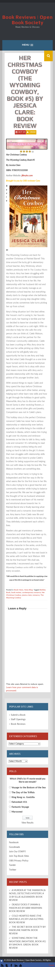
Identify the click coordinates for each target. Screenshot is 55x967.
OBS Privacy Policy (18, 861)
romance (36, 595)
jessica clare (27, 595)
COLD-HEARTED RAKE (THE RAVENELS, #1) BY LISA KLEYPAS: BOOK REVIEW (26, 919)
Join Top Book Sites (19, 856)
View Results (27, 823)
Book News (18, 590)
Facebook (14, 842)
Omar (33, 132)
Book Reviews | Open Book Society (27, 19)
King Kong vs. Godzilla (23, 797)
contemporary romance (31, 592)
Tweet (51, 965)
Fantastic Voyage (20, 807)
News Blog (28, 590)
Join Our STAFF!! (17, 851)
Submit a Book (18, 715)
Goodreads (14, 847)
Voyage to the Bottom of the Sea (29, 787)
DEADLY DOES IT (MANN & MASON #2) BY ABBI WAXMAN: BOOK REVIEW (25, 907)
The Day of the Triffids (23, 792)
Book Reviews (18, 724)
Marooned (17, 812)
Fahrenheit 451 (19, 802)
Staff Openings (18, 719)
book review (16, 592)
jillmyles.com (27, 176)
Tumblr (12, 865)
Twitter (12, 870)
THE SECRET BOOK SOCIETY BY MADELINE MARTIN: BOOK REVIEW (27, 930)
